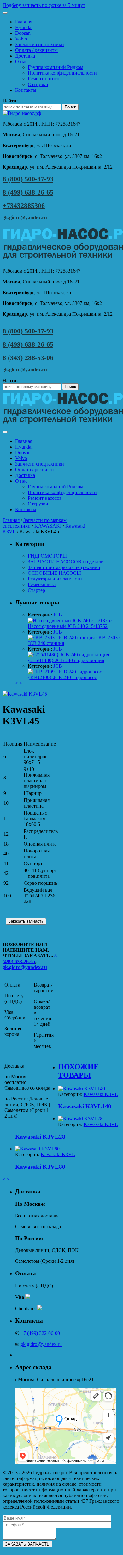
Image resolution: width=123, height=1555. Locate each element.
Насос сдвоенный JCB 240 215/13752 (68, 626)
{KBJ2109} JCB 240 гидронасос (62, 677)
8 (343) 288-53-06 (28, 358)
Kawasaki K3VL (101, 1094)
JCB (57, 614)
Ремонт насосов (45, 78)
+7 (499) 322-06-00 (40, 1333)
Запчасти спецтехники (39, 44)
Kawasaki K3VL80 (40, 1166)
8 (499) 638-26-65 (28, 192)
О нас (21, 61)
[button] (61, 5)
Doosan (23, 33)
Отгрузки (38, 84)
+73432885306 (24, 205)
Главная (23, 21)
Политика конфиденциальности (62, 73)
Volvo (21, 38)
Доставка (25, 56)
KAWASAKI (48, 526)
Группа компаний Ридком (55, 67)
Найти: (10, 100)
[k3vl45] (25, 694)
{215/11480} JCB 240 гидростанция (66, 660)
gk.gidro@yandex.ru (25, 217)
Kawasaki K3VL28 (40, 1136)
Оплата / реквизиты (36, 50)
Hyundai (23, 27)
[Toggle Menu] (5, 13)
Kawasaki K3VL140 (84, 1106)
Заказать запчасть (26, 921)
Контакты (25, 90)
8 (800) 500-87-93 (28, 179)
